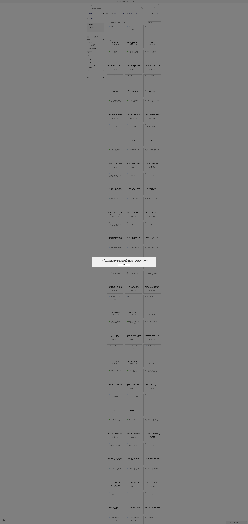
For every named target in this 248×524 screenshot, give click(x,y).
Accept (124, 264)
